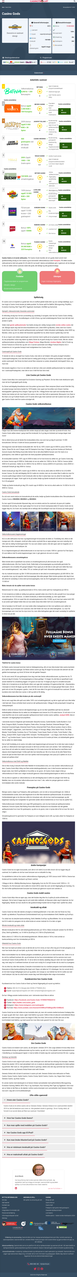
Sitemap (4, 1218)
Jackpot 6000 (64, 715)
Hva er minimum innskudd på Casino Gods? (26, 1147)
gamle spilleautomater (18, 325)
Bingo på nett (50, 1200)
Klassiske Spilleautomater (54, 1210)
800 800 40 (34, 1264)
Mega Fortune (34, 342)
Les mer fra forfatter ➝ (55, 1188)
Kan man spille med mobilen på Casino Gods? (27, 1125)
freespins (56, 261)
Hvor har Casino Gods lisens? (20, 1118)
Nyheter (4, 1208)
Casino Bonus (50, 1202)
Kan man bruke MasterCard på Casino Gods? (27, 1140)
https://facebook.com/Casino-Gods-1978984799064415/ (34, 1000)
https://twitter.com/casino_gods (23, 1003)
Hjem (3, 7)
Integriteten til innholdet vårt (11, 1210)
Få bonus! (63, 111)
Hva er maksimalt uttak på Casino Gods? (25, 1154)
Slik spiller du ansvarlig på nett (32, 1200)
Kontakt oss (6, 1205)
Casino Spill (49, 1205)
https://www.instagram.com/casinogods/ (29, 1005)
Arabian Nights (55, 342)
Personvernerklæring (8, 1213)
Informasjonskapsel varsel (10, 1215)
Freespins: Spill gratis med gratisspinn (57, 1208)
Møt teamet (5, 1202)
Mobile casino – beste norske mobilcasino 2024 (60, 1215)
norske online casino (63, 325)
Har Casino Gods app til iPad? (20, 1132)
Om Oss (4, 1200)
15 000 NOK (70, 26)
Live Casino (49, 1213)
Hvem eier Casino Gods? (18, 1100)
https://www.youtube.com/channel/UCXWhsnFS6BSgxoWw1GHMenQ (39, 1008)
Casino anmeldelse (64, 104)
